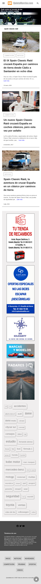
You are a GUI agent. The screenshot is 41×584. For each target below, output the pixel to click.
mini (28, 470)
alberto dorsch (10, 414)
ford (18, 449)
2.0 (10, 406)
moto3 (33, 470)
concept (21, 427)
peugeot (32, 483)
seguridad (12, 496)
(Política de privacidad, (26, 536)
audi (20, 414)
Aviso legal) (34, 536)
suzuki (30, 496)
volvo (33, 512)
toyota (10, 504)
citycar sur (10, 427)
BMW (28, 413)
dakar (20, 434)
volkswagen (23, 512)
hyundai (22, 455)
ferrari (7, 449)
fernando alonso (26, 442)
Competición (9, 55)
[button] (20, 238)
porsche (8, 489)
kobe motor (13, 461)
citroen (21, 421)
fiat (13, 449)
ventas (21, 505)
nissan (18, 483)
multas (31, 477)
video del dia (10, 512)
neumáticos (9, 483)
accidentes (20, 406)
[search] (37, 3)
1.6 (6, 406)
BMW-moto (10, 421)
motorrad (21, 477)
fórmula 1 (27, 449)
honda (15, 455)
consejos (10, 434)
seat (26, 489)
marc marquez (29, 462)
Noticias (20, 55)
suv (23, 497)
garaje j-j (7, 455)
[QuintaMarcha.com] (20, 3)
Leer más (6, 81)
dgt (25, 434)
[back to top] (36, 579)
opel (24, 483)
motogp (10, 476)
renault (18, 489)
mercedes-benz (15, 469)
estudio (11, 441)
